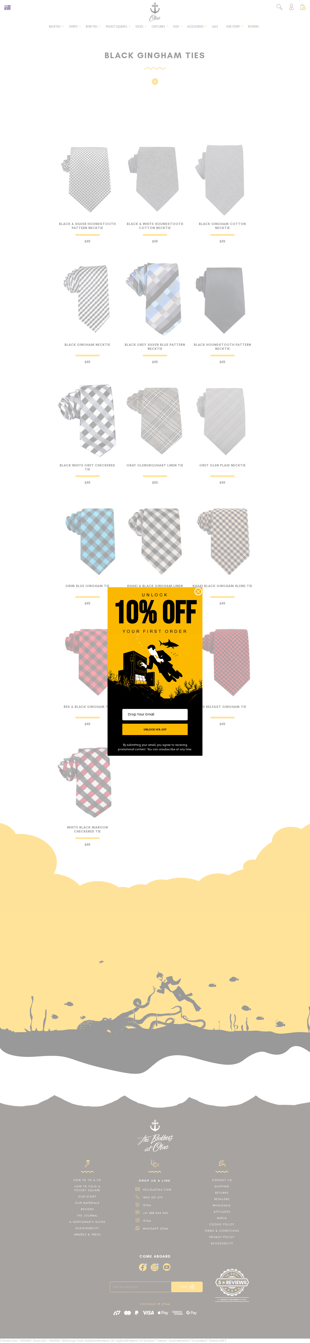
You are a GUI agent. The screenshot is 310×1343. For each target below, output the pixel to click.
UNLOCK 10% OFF (155, 729)
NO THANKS (155, 740)
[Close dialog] (198, 591)
